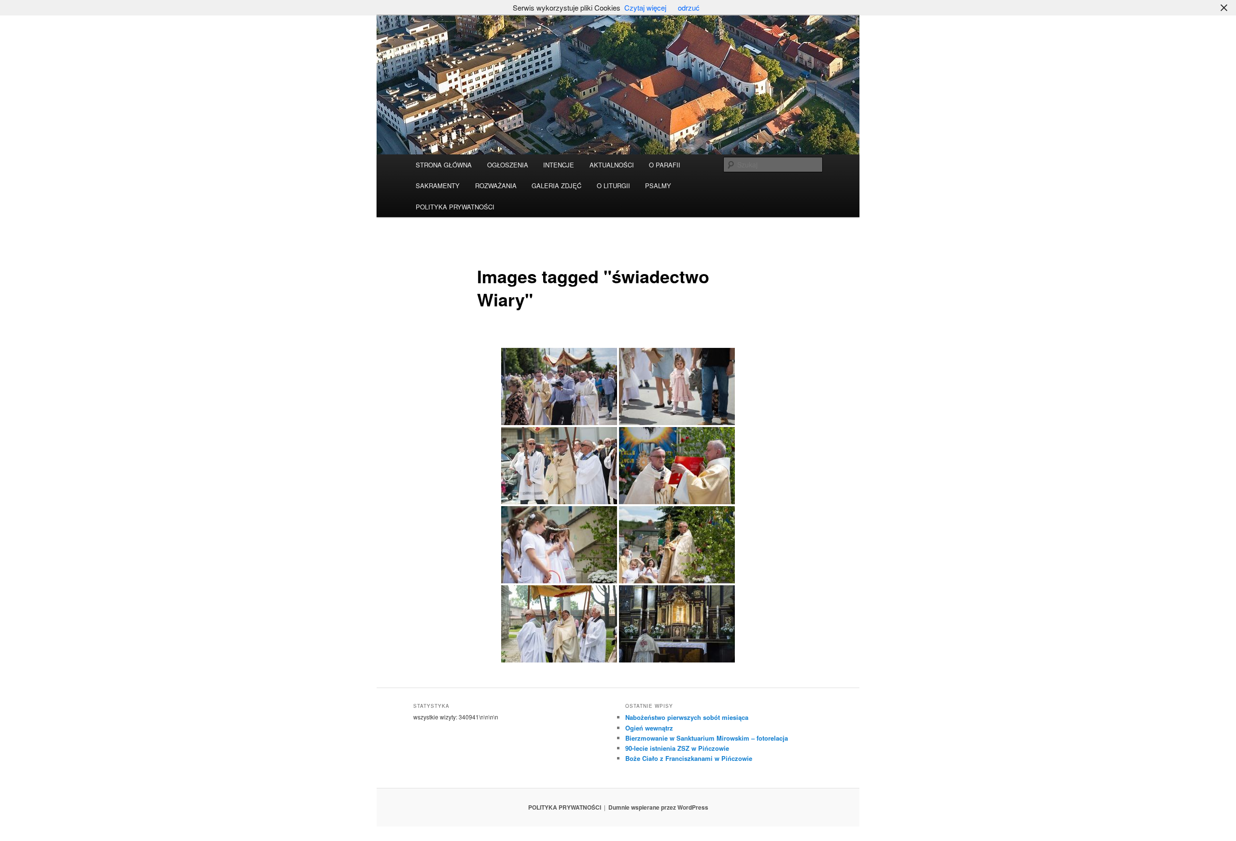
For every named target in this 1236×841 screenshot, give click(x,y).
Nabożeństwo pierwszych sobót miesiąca (686, 717)
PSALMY (658, 185)
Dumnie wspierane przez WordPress (658, 807)
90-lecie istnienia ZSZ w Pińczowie (677, 748)
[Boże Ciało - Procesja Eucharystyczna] (559, 386)
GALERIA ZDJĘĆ (556, 185)
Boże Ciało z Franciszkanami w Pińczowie (688, 758)
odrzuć (689, 7)
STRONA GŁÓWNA (444, 164)
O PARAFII (664, 164)
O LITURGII (613, 185)
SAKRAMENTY (438, 185)
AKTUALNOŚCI (612, 164)
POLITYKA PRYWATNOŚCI (455, 206)
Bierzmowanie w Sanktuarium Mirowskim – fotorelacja (706, 738)
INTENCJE (558, 164)
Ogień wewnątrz (649, 727)
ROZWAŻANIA (496, 185)
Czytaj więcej (645, 7)
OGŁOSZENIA (507, 164)
